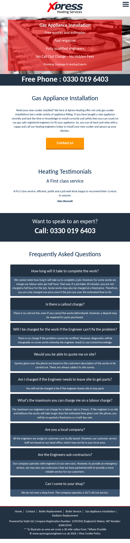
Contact (30, 511)
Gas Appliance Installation (100, 511)
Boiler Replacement (50, 511)
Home (18, 511)
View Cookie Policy (90, 533)
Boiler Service (73, 511)
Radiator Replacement (65, 515)
